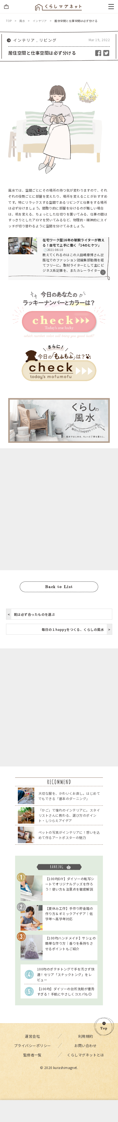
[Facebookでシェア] (98, 52)
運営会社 (32, 1036)
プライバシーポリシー (32, 1045)
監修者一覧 (32, 1054)
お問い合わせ (85, 1045)
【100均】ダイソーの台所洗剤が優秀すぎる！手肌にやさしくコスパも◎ (65, 991)
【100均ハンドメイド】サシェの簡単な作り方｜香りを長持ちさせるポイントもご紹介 (70, 943)
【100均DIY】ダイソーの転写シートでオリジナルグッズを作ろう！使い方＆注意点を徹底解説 (69, 883)
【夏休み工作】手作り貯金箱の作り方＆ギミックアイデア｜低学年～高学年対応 (69, 913)
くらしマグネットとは (85, 1054)
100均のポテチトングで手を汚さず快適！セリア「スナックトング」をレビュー (65, 974)
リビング (48, 40)
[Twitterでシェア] (106, 52)
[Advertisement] (59, 509)
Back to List (59, 586)
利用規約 (85, 1036)
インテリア (24, 40)
